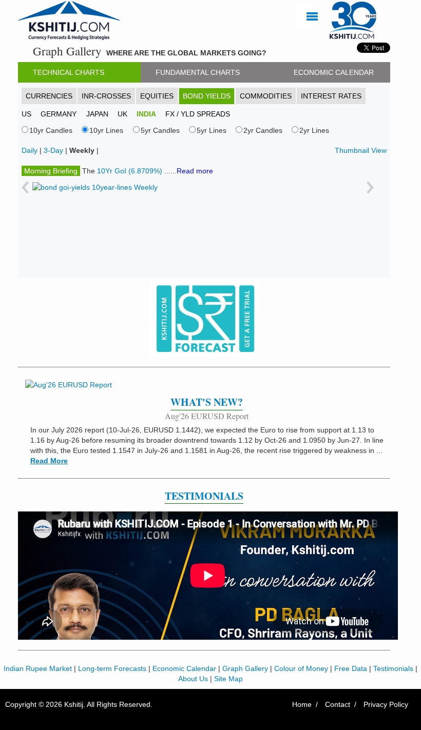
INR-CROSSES (106, 96)
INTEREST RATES (331, 96)
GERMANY (58, 114)
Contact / (340, 704)
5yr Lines (211, 130)
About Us (193, 679)
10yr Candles (50, 130)
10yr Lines (106, 130)
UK (122, 114)
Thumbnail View (361, 150)
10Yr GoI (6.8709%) (130, 171)
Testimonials (393, 668)
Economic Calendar (184, 668)
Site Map (228, 679)
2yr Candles (262, 130)
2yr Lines (314, 130)
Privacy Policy (385, 704)
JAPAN (97, 114)
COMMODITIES (266, 96)
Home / (305, 704)
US (26, 114)
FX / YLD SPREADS (197, 114)
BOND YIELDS (207, 96)
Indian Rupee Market (38, 668)
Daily (29, 150)
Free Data (350, 668)
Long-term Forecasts (112, 668)
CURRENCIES (49, 96)
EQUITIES (157, 96)
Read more (195, 171)
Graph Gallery (245, 668)
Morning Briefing (51, 171)
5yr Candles (160, 130)
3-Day (53, 150)
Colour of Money (301, 668)
